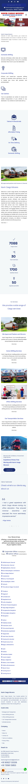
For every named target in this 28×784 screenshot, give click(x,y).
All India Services (6, 722)
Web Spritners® (15, 781)
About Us (4, 733)
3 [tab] (14, 526)
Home (3, 730)
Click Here (3, 222)
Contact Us (9, 470)
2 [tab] (12, 526)
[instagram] (15, 2)
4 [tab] (16, 526)
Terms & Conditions (7, 738)
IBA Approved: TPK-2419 (14, 5)
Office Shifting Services (8, 717)
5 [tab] (18, 526)
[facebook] (9, 2)
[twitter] (11, 2)
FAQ (3, 743)
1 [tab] (9, 526)
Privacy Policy (5, 740)
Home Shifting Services (8, 714)
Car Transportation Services (9, 719)
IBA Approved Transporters (9, 712)
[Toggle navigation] (26, 15)
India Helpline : (14, 10)
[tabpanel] (14, 510)
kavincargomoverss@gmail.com (10, 760)
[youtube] (18, 2)
